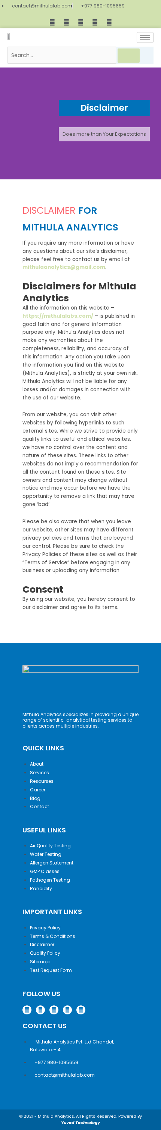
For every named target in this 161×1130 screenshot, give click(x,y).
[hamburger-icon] (145, 37)
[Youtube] (108, 22)
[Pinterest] (94, 22)
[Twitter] (80, 22)
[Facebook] (52, 22)
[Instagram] (66, 22)
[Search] (129, 55)
